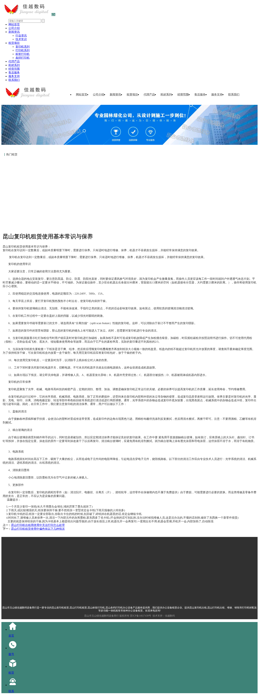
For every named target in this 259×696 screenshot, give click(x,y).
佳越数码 (170, 615)
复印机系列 (23, 46)
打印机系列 (23, 50)
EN (53, 14)
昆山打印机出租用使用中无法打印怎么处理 (38, 525)
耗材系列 (14, 65)
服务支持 (14, 76)
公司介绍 (14, 28)
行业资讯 (21, 35)
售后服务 (14, 72)
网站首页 (14, 24)
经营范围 (14, 68)
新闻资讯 (14, 31)
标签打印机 (23, 53)
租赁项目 (14, 42)
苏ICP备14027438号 (140, 615)
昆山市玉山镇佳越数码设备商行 (101, 615)
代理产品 (14, 61)
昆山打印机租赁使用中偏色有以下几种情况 (38, 528)
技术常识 (21, 39)
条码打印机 (23, 57)
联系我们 (14, 79)
